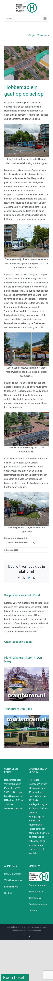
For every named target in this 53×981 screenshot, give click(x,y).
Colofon (33, 910)
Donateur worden (12, 874)
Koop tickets (15, 977)
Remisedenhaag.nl (38, 904)
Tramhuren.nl (35, 898)
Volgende (41, 35)
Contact (8, 893)
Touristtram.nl (36, 891)
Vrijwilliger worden (13, 880)
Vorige (31, 35)
